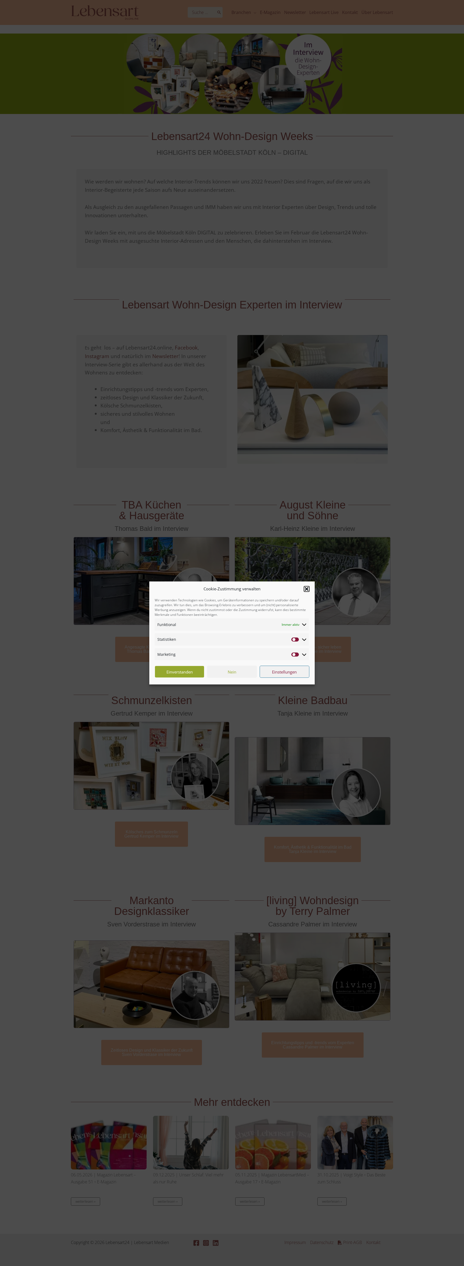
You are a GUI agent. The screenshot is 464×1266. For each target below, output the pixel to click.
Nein (232, 672)
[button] (306, 589)
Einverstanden (179, 672)
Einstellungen (284, 672)
